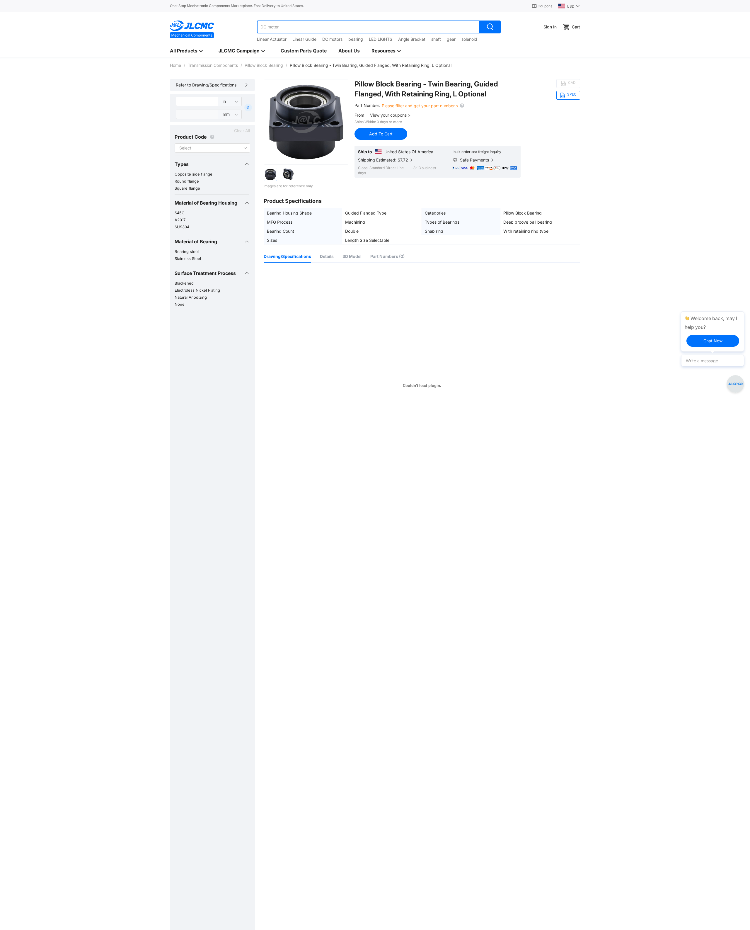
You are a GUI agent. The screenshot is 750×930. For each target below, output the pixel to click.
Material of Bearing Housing (206, 203)
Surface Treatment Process (205, 273)
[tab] (212, 164)
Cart (576, 26)
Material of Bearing (196, 241)
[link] (175, 65)
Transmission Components (213, 65)
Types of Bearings (442, 222)
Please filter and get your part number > (421, 105)
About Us (349, 51)
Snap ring (434, 231)
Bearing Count (280, 231)
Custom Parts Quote (304, 51)
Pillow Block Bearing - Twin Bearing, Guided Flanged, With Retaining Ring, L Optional (426, 89)
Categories (435, 212)
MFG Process (279, 222)
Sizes (272, 240)
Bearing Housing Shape (289, 212)
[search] (490, 27)
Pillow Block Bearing (264, 65)
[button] (212, 164)
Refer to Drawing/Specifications (206, 84)
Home (175, 65)
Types (182, 164)
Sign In (550, 26)
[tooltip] (712, 331)
